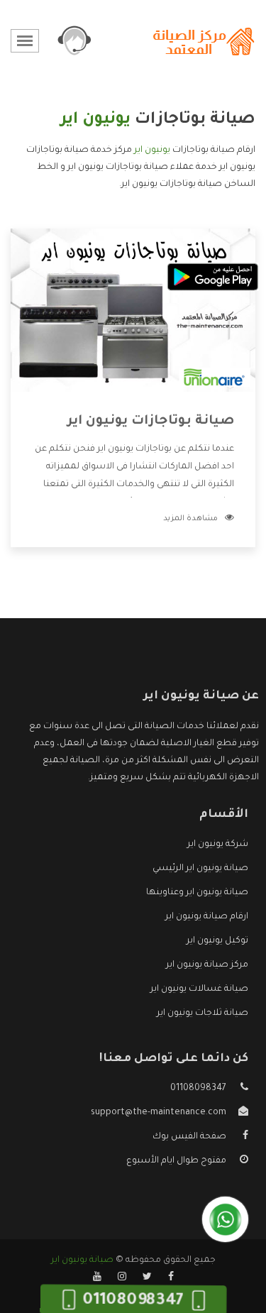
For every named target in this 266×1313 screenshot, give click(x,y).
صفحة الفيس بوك (189, 1137)
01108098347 (198, 1089)
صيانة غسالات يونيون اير (199, 989)
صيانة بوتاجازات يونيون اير (150, 421)
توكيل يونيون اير (217, 941)
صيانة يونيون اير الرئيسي (200, 869)
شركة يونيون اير (217, 845)
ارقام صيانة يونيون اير (206, 917)
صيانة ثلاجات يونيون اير (202, 1013)
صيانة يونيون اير (82, 1260)
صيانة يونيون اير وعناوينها (197, 893)
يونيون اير (152, 150)
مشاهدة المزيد (190, 519)
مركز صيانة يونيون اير (207, 965)
